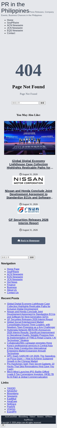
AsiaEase (12, 401)
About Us (12, 290)
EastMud (11, 399)
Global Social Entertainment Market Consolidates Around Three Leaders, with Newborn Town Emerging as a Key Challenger (31, 325)
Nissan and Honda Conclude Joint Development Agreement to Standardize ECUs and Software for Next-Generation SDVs (28, 195)
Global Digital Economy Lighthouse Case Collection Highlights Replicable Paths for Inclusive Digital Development (28, 166)
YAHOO (11, 388)
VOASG (11, 409)
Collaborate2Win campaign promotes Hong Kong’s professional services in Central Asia (30, 344)
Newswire (12, 396)
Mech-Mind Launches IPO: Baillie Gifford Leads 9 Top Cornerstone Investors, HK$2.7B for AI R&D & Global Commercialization (30, 374)
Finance (11, 284)
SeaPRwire (13, 22)
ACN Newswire (15, 25)
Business (12, 287)
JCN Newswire (15, 28)
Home (10, 20)
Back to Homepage (29, 240)
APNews (48, 417)
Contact (11, 33)
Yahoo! (33, 417)
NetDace (11, 404)
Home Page (13, 269)
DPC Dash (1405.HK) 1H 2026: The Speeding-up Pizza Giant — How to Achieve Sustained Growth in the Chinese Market (31, 359)
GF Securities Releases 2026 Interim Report (28, 221)
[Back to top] (3, 425)
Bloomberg (12, 393)
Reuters (40, 417)
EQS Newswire (15, 30)
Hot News (12, 282)
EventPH (11, 412)
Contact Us (13, 292)
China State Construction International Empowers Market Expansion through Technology (26, 351)
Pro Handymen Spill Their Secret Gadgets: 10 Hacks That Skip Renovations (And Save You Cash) (30, 366)
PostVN (11, 406)
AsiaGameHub (11, 417)
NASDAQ (12, 391)
